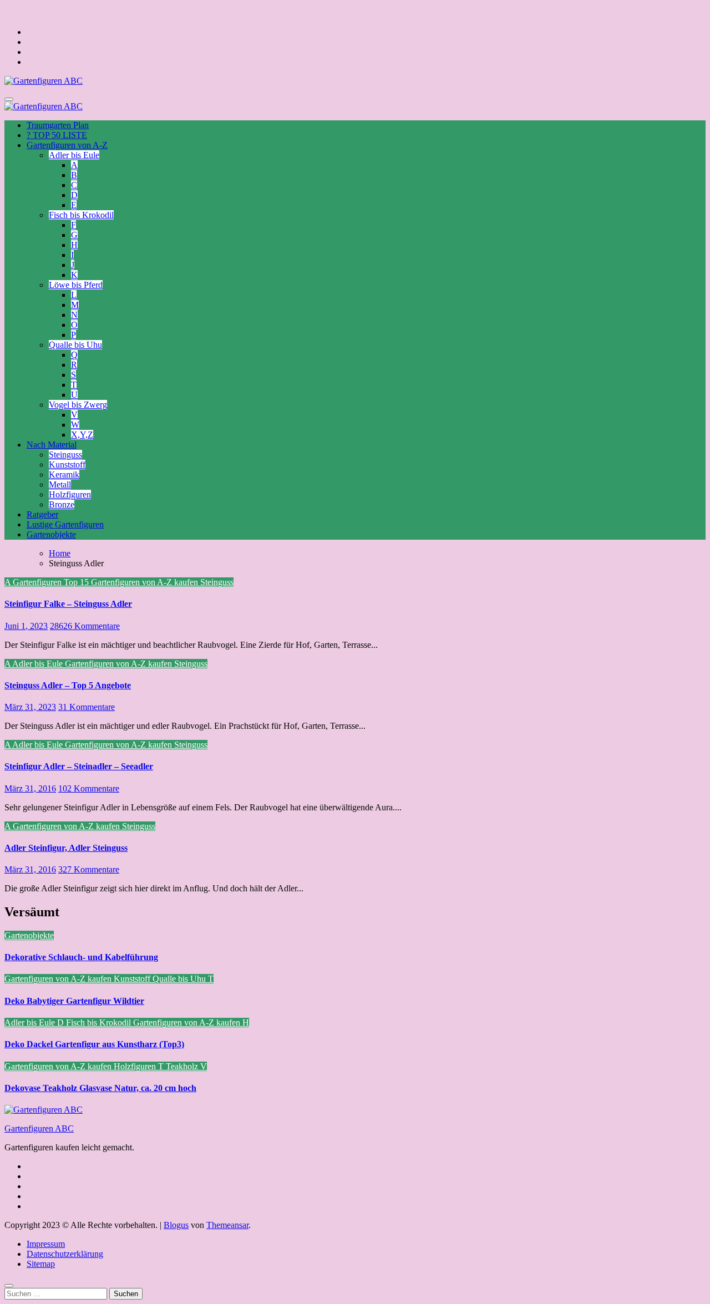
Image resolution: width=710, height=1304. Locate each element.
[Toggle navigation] (8, 99)
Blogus (176, 1225)
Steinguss (65, 454)
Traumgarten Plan (58, 125)
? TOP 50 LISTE (57, 135)
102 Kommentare (88, 788)
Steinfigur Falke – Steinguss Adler (68, 603)
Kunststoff (67, 464)
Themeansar (227, 1225)
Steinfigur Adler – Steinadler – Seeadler (78, 766)
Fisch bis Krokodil (81, 215)
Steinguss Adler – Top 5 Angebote (67, 685)
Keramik (64, 474)
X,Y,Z (82, 434)
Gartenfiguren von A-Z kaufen (145, 582)
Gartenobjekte (51, 534)
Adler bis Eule (74, 155)
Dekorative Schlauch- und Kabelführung (81, 957)
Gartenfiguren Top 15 (52, 582)
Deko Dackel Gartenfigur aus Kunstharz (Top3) (94, 1044)
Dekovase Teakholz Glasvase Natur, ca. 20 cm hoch (100, 1088)
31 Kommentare (86, 707)
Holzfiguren (70, 494)
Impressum (46, 1244)
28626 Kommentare (85, 626)
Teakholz (183, 1066)
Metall (60, 484)
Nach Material (52, 444)
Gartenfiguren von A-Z (67, 145)
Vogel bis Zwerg (78, 404)
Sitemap (41, 1264)
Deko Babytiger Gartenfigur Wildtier (74, 1001)
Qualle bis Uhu (75, 344)
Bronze (61, 504)
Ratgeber (42, 514)
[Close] (8, 1285)
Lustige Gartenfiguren (65, 524)
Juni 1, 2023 (26, 626)
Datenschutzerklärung (65, 1254)
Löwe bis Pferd (76, 285)
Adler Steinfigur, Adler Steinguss (66, 848)
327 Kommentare (88, 869)
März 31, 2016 (30, 788)
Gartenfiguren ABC (39, 1128)
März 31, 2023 (30, 707)
